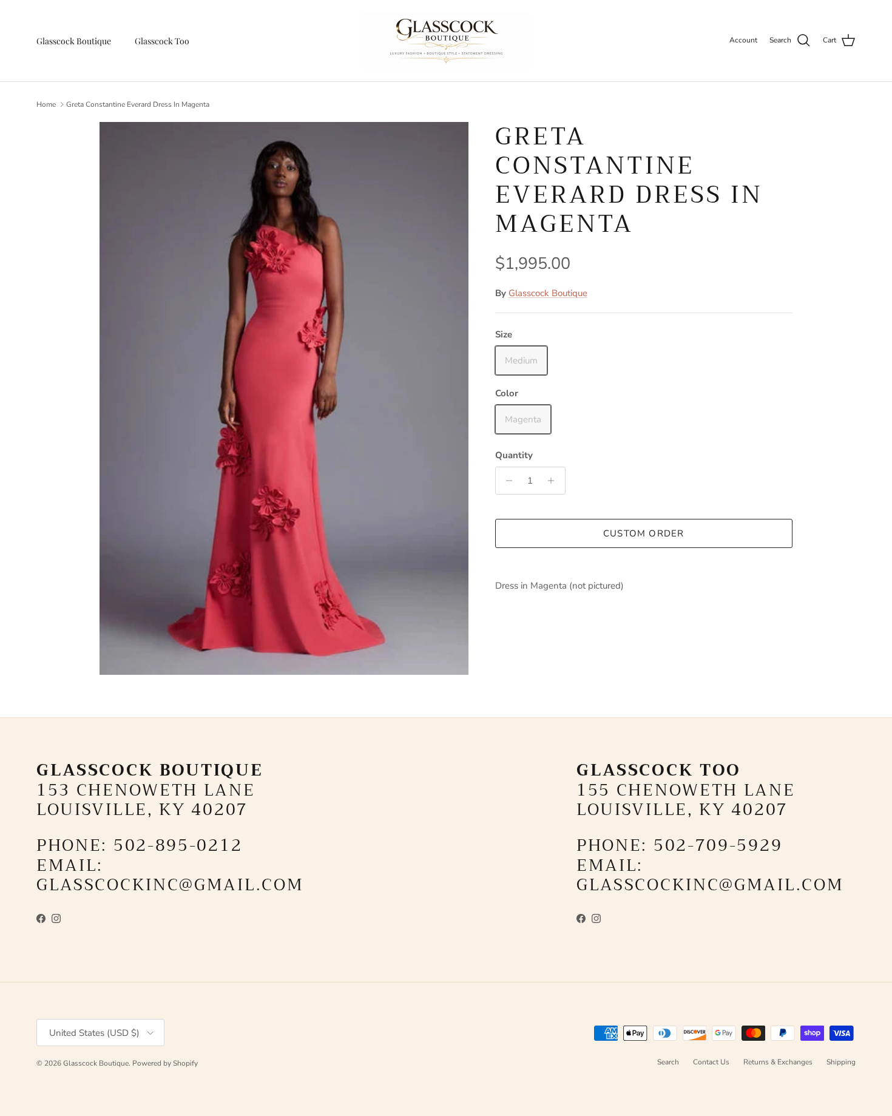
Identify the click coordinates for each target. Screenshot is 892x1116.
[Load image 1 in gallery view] (284, 398)
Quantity (514, 455)
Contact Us (711, 1062)
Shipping (841, 1062)
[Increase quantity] (554, 480)
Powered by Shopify (165, 1063)
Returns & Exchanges (778, 1062)
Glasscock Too (162, 41)
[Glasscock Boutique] (446, 40)
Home (46, 104)
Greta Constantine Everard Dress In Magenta (137, 104)
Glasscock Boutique (73, 41)
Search (668, 1062)
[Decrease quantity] (506, 480)
